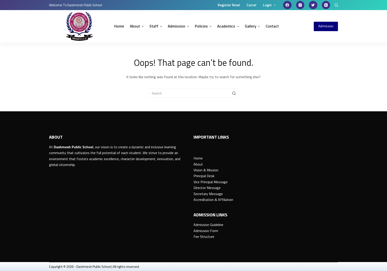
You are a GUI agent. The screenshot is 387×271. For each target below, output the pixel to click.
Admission (325, 26)
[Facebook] (287, 5)
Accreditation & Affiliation (213, 199)
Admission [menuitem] (176, 26)
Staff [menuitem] (153, 26)
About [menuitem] (135, 26)
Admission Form (206, 230)
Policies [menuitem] (201, 26)
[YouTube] (326, 5)
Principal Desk (204, 176)
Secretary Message (208, 193)
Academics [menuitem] (226, 26)
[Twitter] (313, 5)
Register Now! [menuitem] (229, 5)
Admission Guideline (208, 224)
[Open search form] (336, 5)
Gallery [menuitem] (250, 26)
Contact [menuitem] (272, 26)
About (198, 164)
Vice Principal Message (211, 182)
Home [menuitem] (119, 26)
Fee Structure (204, 236)
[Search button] (233, 93)
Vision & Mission (206, 170)
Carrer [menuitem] (251, 5)
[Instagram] (300, 5)
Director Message (207, 187)
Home (198, 158)
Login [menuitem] (267, 5)
